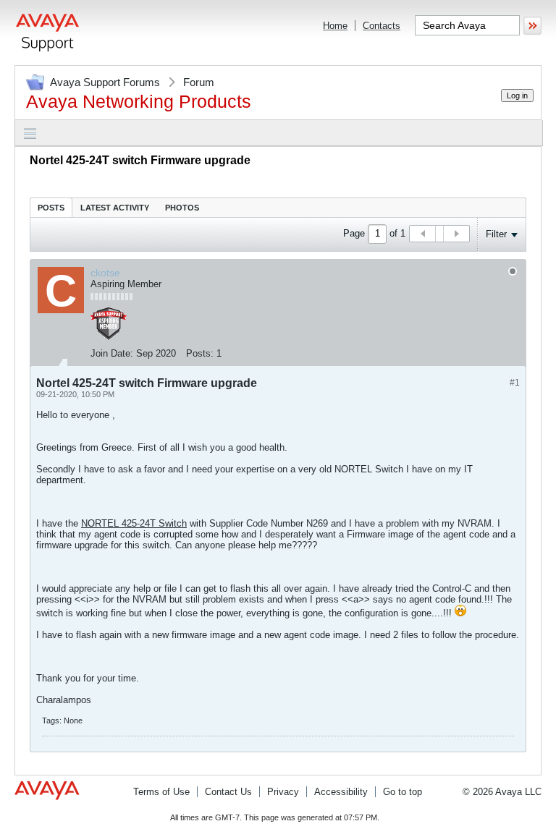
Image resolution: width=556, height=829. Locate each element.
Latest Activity (114, 207)
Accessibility (341, 791)
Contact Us (228, 791)
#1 (515, 383)
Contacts (381, 25)
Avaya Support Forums (105, 82)
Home (335, 25)
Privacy (283, 791)
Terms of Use (161, 791)
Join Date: (111, 353)
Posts (51, 207)
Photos (182, 207)
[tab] (51, 207)
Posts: (200, 353)
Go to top (402, 791)
